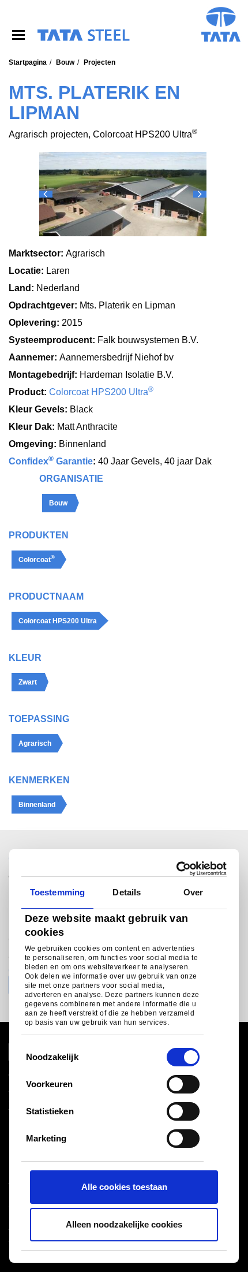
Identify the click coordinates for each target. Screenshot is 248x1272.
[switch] (183, 1084)
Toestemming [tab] (57, 892)
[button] (45, 194)
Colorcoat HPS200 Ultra (101, 392)
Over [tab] (193, 892)
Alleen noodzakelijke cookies (124, 1224)
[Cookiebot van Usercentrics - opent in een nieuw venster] (176, 868)
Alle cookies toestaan (124, 1187)
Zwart (27, 682)
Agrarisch (34, 743)
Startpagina (28, 62)
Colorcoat (36, 559)
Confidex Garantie (51, 461)
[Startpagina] (83, 35)
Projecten (99, 62)
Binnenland (36, 805)
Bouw (65, 62)
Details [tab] (126, 892)
